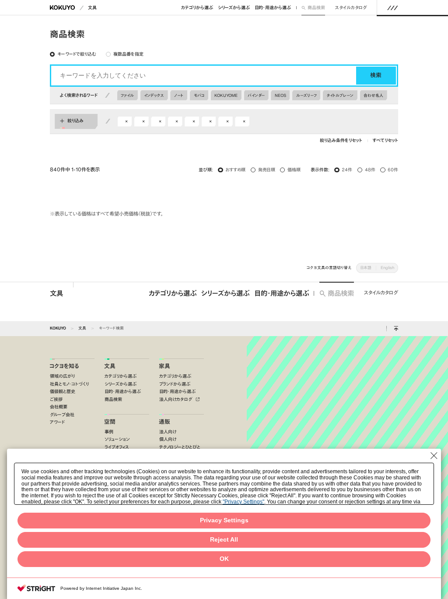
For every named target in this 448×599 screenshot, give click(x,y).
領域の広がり (62, 376)
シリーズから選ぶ (234, 7)
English (387, 267)
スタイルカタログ (351, 7)
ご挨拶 (56, 399)
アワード (57, 422)
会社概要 (58, 407)
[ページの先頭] (396, 328)
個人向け (167, 439)
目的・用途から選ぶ (273, 7)
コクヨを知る (64, 366)
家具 (164, 366)
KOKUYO (58, 328)
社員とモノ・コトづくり (69, 384)
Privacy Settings (224, 520)
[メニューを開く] (392, 7)
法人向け (167, 432)
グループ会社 (62, 414)
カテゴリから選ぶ (197, 7)
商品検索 (316, 7)
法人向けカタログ (176, 399)
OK (224, 559)
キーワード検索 (111, 328)
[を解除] (126, 121)
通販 (164, 422)
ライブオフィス (117, 447)
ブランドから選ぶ (174, 384)
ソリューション (117, 439)
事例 (109, 432)
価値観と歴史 (62, 391)
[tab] (72, 55)
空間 (110, 422)
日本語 (365, 267)
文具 (92, 7)
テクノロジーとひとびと (179, 447)
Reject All (224, 539)
